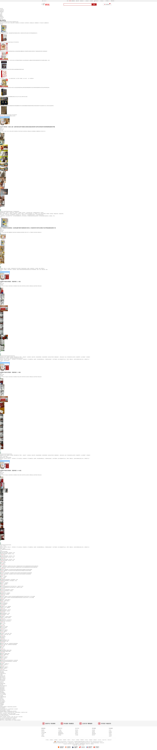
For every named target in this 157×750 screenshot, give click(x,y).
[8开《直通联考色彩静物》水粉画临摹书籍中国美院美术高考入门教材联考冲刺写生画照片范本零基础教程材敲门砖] (4, 28)
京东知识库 (2, 9)
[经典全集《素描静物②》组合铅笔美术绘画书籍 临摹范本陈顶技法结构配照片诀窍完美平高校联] (16, 569)
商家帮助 (64, 739)
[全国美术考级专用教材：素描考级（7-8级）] (5, 366)
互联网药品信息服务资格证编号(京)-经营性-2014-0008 (83, 741)
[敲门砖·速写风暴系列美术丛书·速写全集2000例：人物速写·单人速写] (11, 586)
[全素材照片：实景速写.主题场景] (5, 616)
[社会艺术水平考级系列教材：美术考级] (6, 589)
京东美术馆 (2, 17)
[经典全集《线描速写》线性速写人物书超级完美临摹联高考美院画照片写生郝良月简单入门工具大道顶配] (17, 596)
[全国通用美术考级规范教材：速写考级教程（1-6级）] (9, 579)
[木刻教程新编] (2, 636)
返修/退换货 (94, 733)
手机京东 (96, 0)
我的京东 (81, 0)
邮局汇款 (76, 733)
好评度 (3, 230)
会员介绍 (42, 731)
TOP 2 (1, 270)
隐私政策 (95, 739)
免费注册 (73, 0)
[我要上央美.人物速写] (4, 626)
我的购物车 (107, 4)
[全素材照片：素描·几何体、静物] (6, 633)
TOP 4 (1, 459)
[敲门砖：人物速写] (3, 576)
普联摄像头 (2, 11)
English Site (104, 739)
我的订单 (77, 0)
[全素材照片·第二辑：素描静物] (5, 606)
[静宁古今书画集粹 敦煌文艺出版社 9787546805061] (4, 110)
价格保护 (93, 731)
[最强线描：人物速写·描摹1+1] (5, 599)
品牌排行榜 (2, 10)
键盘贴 (1, 15)
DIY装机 (110, 731)
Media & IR (109, 739)
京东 (49, 5)
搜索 (94, 4)
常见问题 (42, 733)
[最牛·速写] (2, 646)
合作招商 (60, 739)
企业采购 (91, 0)
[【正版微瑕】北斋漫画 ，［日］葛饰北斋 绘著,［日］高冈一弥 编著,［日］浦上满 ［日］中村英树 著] (4, 73)
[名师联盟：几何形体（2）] (5, 663)
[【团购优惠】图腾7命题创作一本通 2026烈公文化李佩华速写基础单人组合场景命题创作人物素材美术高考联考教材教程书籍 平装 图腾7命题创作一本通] (4, 55)
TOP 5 (1, 550)
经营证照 (92, 743)
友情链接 (77, 739)
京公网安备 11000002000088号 (61, 741)
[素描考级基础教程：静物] (4, 640)
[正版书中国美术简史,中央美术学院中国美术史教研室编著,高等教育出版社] (4, 64)
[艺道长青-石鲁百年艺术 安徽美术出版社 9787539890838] (4, 37)
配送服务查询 (60, 732)
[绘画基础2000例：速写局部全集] (6, 619)
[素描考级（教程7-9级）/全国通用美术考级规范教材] (9, 643)
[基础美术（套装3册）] (4, 656)
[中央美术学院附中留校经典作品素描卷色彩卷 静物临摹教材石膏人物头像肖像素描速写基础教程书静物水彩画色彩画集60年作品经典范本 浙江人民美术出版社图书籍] (4, 101)
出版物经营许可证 (71, 742)
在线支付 (76, 731)
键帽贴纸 (1, 16)
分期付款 (76, 732)
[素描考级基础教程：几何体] (5, 613)
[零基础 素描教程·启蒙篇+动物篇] (5, 650)
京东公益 (99, 739)
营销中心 (68, 739)
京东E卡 (110, 733)
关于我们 (47, 739)
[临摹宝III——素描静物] (4, 582)
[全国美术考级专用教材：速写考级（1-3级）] (7, 559)
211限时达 (60, 731)
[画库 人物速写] (3, 562)
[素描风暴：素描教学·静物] (4, 653)
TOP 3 (1, 361)
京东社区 (86, 739)
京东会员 (87, 0)
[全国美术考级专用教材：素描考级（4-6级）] (7, 552)
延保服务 (110, 732)
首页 (0, 19)
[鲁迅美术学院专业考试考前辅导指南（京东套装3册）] (9, 660)
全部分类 (1, 8)
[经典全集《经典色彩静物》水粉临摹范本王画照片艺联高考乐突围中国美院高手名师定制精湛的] (16, 572)
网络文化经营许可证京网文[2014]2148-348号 (82, 742)
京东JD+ (110, 736)
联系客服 (42, 736)
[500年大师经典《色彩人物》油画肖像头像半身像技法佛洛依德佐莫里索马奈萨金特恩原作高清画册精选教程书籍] (5, 121)
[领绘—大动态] (2, 623)
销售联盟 (82, 739)
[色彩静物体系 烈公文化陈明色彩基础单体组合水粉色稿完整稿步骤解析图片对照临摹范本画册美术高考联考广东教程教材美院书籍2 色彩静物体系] (4, 46)
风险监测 (90, 739)
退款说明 (93, 732)
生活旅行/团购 (43, 732)
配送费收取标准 (60, 733)
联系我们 (51, 739)
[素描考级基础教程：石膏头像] (5, 609)
